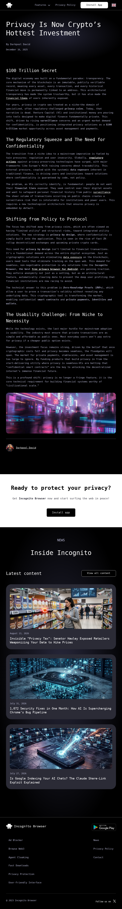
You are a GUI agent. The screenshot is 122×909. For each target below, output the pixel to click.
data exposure (72, 257)
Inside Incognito (61, 552)
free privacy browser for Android (55, 269)
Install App (94, 5)
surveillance (101, 192)
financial (16, 98)
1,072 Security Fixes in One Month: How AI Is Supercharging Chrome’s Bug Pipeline (60, 710)
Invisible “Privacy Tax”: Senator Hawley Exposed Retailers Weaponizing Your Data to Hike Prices (59, 640)
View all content (98, 573)
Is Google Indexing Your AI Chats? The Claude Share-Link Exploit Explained (58, 780)
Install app (61, 512)
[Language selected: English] (113, 5)
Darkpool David (26, 447)
